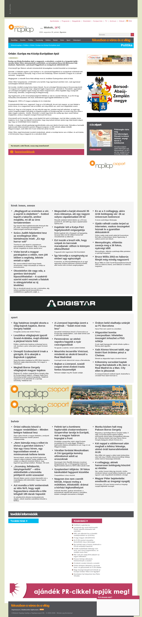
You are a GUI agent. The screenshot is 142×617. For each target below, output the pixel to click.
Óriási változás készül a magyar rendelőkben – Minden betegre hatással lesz (31, 429)
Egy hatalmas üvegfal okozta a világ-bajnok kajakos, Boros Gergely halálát (31, 325)
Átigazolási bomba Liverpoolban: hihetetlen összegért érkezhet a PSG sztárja (110, 337)
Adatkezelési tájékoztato (29, 610)
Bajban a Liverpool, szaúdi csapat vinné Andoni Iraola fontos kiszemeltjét (69, 366)
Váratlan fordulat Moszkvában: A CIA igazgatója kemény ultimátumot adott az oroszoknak (71, 454)
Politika (30, 40)
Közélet (22, 40)
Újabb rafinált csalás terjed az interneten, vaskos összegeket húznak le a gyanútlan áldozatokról (112, 228)
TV (106, 21)
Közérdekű (87, 21)
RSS (130, 21)
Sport (68, 40)
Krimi (62, 40)
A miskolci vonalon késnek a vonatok (86, 563)
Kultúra (48, 40)
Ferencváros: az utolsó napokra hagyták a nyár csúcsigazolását (67, 342)
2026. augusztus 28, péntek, (52, 32)
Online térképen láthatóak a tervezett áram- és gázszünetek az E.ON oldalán (87, 566)
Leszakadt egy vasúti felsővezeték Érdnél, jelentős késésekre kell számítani (86, 529)
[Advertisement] (54, 543)
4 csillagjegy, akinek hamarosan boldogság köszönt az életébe (112, 465)
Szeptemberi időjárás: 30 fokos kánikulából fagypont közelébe (72, 471)
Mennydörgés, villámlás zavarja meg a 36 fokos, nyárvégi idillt (108, 245)
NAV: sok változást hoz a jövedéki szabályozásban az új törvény (85, 534)
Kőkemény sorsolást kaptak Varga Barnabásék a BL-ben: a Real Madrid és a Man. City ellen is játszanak (112, 366)
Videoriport (77, 40)
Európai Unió (97, 21)
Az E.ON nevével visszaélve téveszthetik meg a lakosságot (84, 541)
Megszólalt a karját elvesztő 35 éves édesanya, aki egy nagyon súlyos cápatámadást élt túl (72, 214)
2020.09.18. (13, 58)
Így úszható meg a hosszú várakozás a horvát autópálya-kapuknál (87, 545)
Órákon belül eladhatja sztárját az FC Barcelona (112, 324)
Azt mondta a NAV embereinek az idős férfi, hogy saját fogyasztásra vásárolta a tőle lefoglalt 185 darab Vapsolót (31, 489)
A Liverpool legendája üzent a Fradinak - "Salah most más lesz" (71, 325)
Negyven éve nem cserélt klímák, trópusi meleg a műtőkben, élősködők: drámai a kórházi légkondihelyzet (71, 483)
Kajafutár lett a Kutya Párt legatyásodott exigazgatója (69, 228)
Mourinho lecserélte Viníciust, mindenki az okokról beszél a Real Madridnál (71, 354)
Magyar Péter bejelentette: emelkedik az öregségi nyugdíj (112, 480)
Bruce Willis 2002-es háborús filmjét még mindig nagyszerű (112, 258)
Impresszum (16, 610)
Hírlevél (121, 21)
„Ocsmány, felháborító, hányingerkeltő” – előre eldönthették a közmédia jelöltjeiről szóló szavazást (29, 470)
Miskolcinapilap (16, 45)
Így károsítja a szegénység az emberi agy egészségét (71, 257)
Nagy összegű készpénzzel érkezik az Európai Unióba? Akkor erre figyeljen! (87, 570)
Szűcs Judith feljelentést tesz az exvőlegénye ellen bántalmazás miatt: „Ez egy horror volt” (30, 237)
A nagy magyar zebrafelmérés (84, 538)
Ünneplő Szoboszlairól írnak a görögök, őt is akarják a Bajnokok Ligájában (31, 354)
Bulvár (55, 40)
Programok (65, 21)
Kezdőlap (14, 40)
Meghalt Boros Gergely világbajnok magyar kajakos (29, 369)
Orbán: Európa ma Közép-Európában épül (45, 45)
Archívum (113, 21)
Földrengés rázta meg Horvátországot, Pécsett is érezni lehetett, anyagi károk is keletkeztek (121, 136)
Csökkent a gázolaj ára (82, 525)
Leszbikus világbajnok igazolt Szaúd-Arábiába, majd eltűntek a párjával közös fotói (31, 338)
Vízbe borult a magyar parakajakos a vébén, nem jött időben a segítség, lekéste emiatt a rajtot (31, 256)
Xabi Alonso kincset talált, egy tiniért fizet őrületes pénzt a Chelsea (112, 352)
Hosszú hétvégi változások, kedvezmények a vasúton (83, 560)
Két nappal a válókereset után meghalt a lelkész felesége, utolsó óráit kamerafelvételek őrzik (112, 448)
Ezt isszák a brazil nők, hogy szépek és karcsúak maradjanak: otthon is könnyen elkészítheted (72, 244)
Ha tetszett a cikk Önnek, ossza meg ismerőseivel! (30, 146)
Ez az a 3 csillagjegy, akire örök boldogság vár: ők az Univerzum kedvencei (110, 214)
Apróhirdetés (54, 21)
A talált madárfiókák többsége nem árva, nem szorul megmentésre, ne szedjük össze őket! (86, 550)
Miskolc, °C (52, 27)
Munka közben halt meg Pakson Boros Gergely (108, 428)
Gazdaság (39, 40)
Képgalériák (76, 21)
